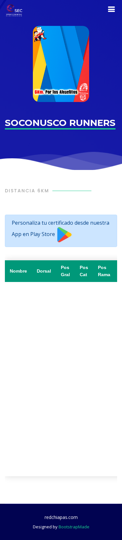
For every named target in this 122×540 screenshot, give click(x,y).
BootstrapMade (74, 527)
